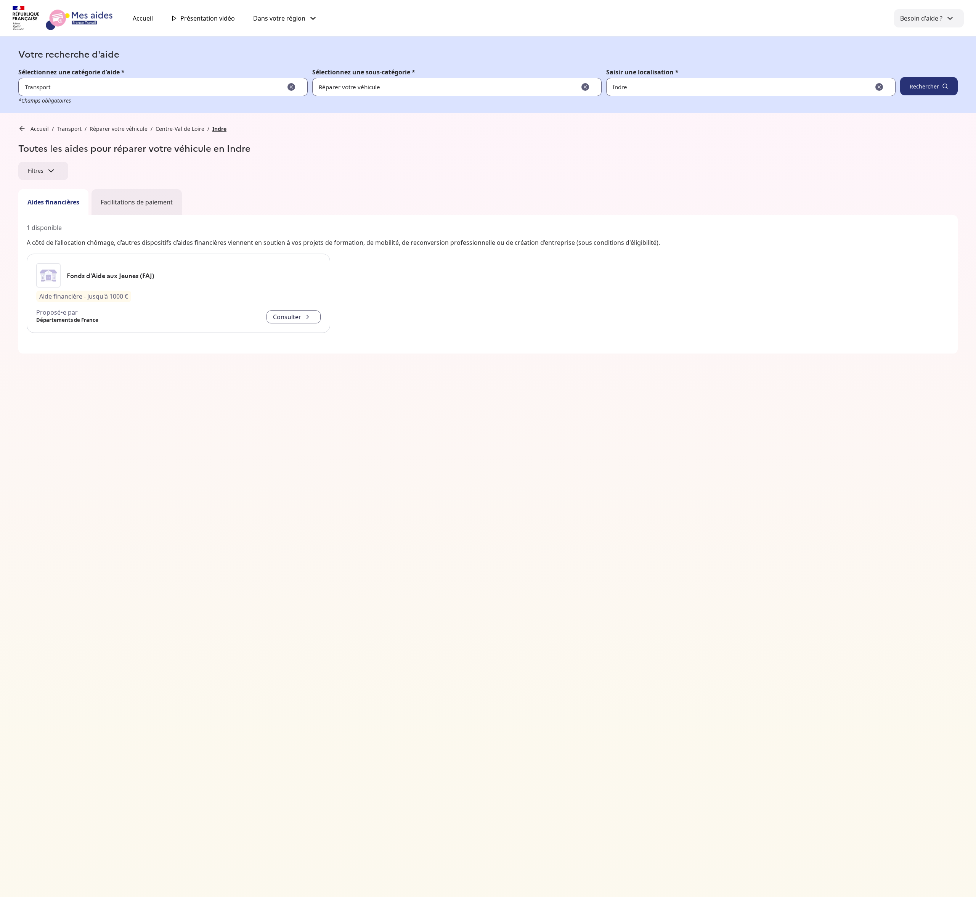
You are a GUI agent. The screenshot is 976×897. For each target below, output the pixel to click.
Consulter (287, 317)
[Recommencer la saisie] (291, 87)
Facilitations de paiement (137, 202)
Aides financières (53, 202)
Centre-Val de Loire (180, 128)
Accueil (143, 18)
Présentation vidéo (207, 18)
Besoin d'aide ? (921, 18)
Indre (219, 128)
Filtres (35, 170)
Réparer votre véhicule (119, 128)
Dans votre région (279, 18)
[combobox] (727, 87)
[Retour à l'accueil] (69, 18)
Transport (69, 128)
